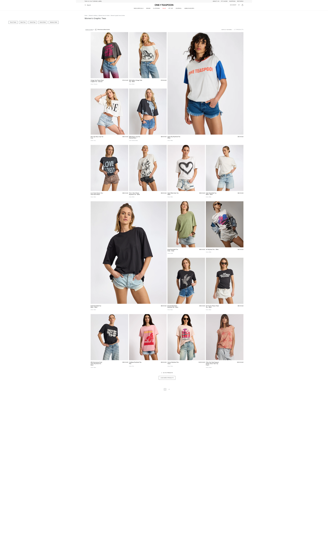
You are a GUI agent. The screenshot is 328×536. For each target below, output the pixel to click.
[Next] (174, 389)
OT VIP (171, 8)
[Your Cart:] (242, 5)
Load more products (167, 377)
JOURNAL (179, 8)
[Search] (85, 5)
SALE (164, 8)
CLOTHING (156, 8)
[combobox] (94, 5)
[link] (159, 389)
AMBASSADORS (189, 8)
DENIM (148, 8)
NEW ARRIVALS (139, 8)
